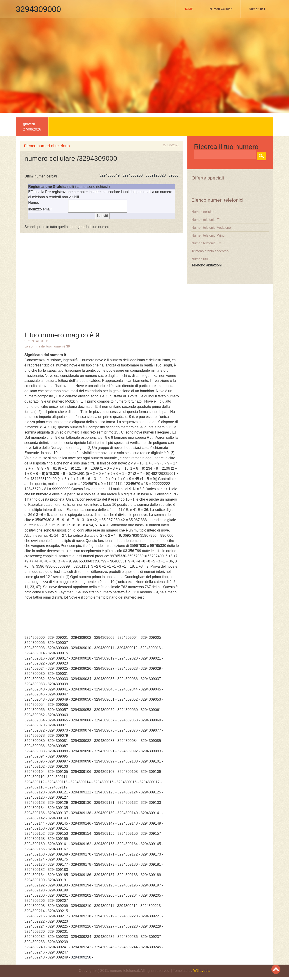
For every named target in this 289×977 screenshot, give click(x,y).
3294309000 (38, 9)
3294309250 (81, 957)
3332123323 (142, 175)
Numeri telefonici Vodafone (211, 227)
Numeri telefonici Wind (207, 235)
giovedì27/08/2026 (32, 126)
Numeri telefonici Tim (206, 220)
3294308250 (119, 175)
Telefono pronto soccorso (209, 251)
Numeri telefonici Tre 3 (207, 243)
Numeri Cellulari (221, 9)
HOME (188, 9)
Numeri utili (257, 9)
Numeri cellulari (202, 212)
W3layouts (201, 970)
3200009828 (165, 175)
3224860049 (96, 175)
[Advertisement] (144, 67)
